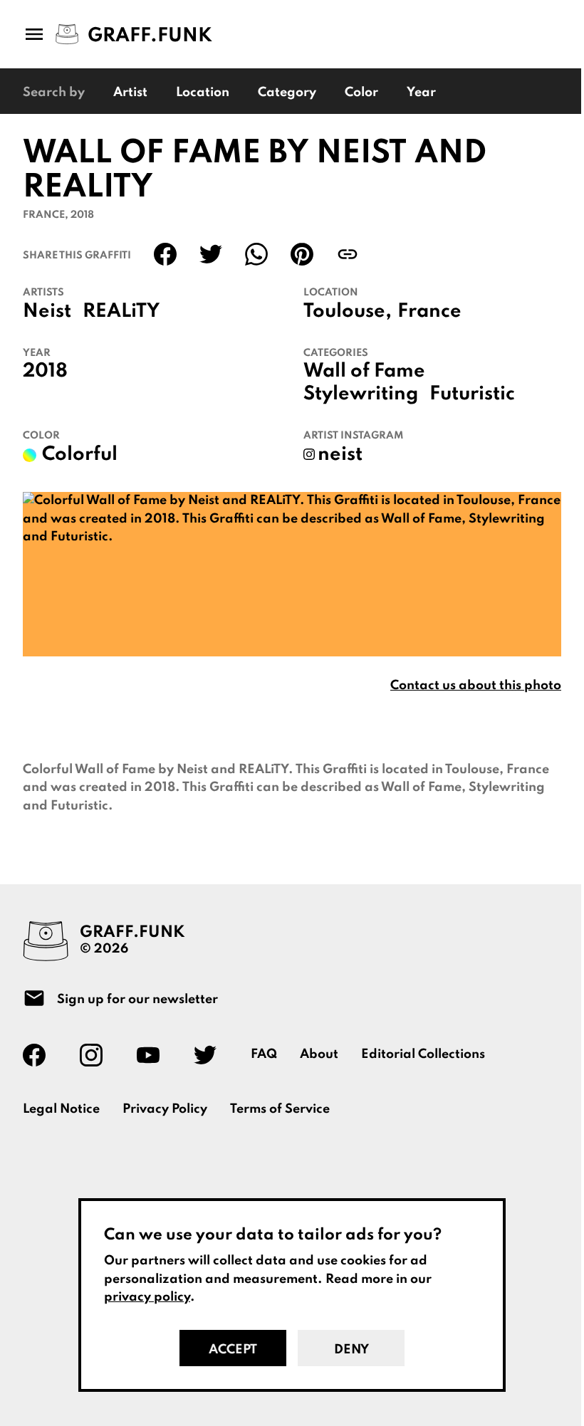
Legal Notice (61, 1109)
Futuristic (472, 394)
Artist (130, 92)
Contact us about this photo (475, 685)
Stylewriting (360, 394)
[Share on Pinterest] (302, 254)
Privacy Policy (164, 1109)
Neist (47, 311)
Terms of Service (280, 1109)
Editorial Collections (423, 1054)
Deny (351, 1349)
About (319, 1054)
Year (421, 92)
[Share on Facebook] (165, 254)
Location (202, 92)
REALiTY (121, 311)
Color (361, 92)
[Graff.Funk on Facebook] (40, 1055)
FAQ (264, 1054)
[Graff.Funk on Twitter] (211, 1055)
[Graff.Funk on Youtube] (154, 1055)
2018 (45, 371)
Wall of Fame (364, 371)
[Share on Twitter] (210, 254)
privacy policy (147, 1297)
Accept (233, 1349)
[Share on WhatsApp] (256, 254)
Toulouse (344, 311)
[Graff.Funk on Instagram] (97, 1055)
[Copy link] (347, 254)
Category (287, 92)
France (429, 311)
